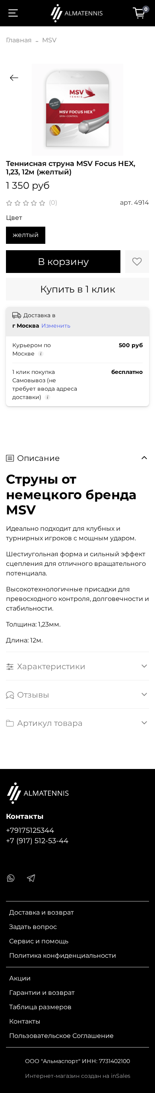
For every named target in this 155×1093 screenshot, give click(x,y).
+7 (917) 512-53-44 (37, 840)
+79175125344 (30, 830)
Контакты (25, 1021)
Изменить (55, 325)
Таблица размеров (40, 1007)
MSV (49, 40)
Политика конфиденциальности (62, 955)
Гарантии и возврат (42, 992)
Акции (20, 978)
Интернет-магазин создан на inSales (77, 1075)
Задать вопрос (33, 927)
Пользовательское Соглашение (61, 1036)
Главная (19, 40)
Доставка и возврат (41, 912)
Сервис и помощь (38, 941)
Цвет (14, 217)
